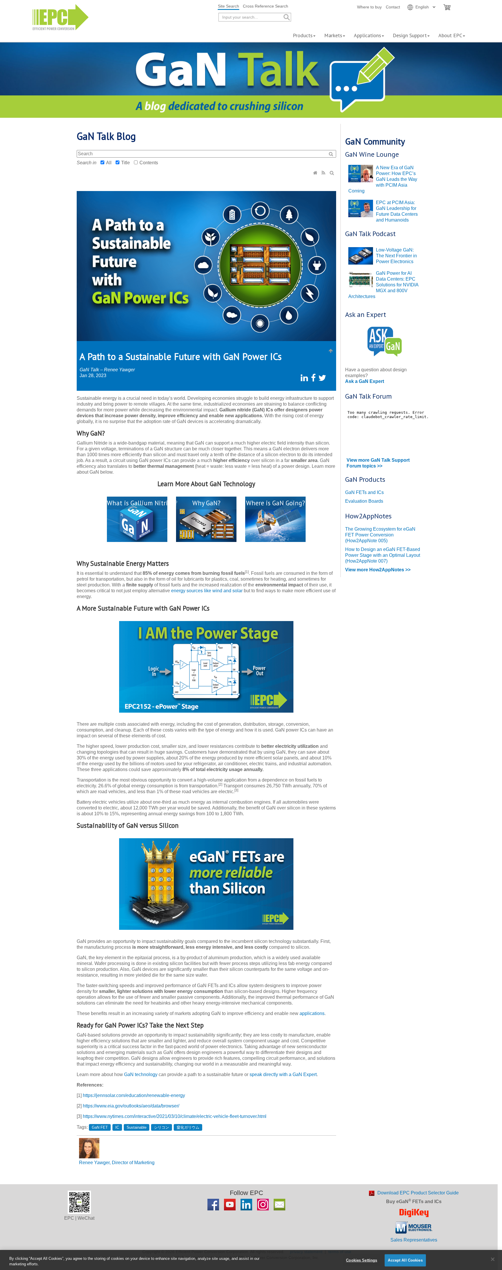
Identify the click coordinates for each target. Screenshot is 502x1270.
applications (312, 1013)
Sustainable (136, 1127)
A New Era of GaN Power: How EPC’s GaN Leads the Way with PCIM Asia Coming (382, 179)
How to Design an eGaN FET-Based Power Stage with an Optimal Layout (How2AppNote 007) (382, 555)
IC (117, 1127)
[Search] (332, 172)
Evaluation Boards (364, 501)
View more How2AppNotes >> (377, 569)
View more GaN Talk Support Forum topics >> (378, 463)
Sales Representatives (413, 1239)
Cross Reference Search (265, 6)
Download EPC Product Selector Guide (418, 1192)
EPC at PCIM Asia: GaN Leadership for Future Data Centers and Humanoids (397, 211)
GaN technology (140, 1074)
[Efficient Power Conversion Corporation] (61, 16)
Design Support (410, 35)
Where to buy (369, 7)
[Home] (316, 172)
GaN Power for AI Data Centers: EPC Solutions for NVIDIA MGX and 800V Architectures (383, 285)
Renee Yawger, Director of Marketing (117, 1162)
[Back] (331, 350)
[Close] (492, 1259)
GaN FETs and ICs (364, 492)
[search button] (286, 17)
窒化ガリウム (188, 1127)
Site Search (228, 6)
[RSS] (324, 172)
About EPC (450, 35)
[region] (251, 1260)
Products (303, 35)
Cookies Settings (361, 1260)
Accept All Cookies (405, 1260)
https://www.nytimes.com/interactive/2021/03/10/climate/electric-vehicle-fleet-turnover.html (174, 1116)
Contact (393, 7)
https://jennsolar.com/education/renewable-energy (134, 1095)
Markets (333, 35)
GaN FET (100, 1127)
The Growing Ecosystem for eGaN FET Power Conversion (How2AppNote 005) (380, 535)
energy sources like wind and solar (207, 590)
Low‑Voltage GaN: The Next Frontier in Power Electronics (396, 255)
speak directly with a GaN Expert (283, 1074)
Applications (367, 35)
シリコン (161, 1127)
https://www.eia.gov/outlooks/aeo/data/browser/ (131, 1105)
